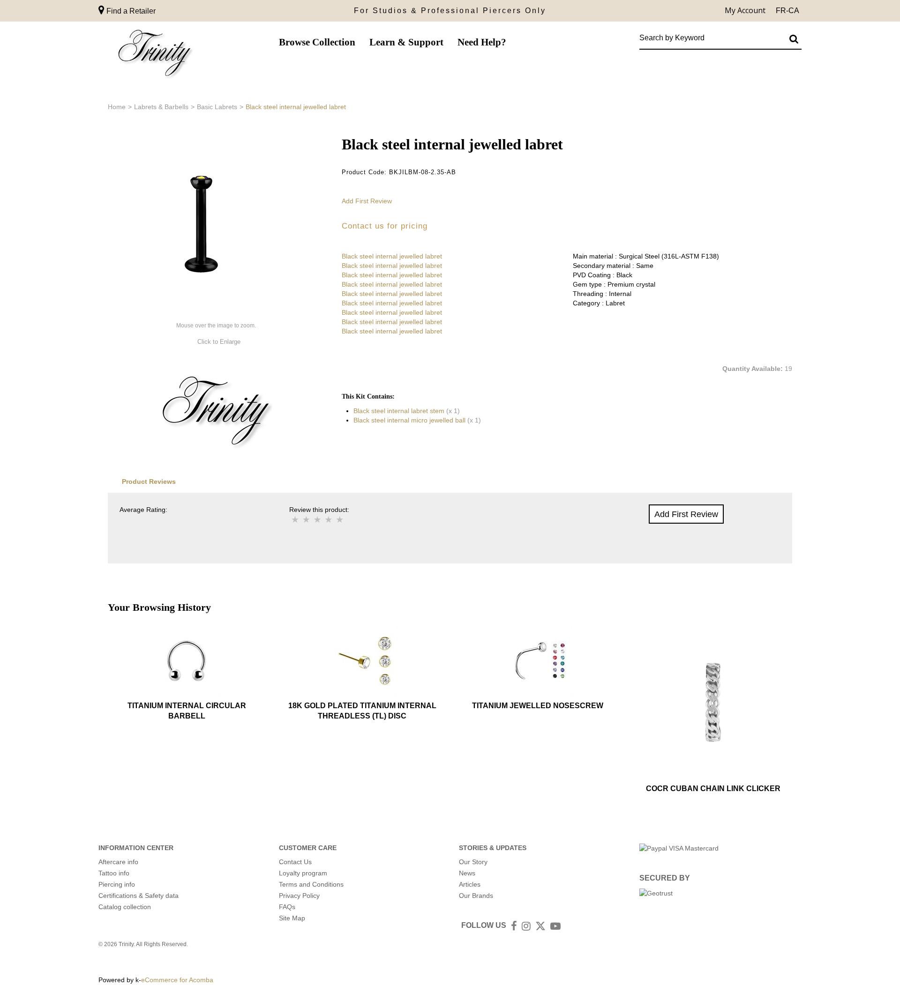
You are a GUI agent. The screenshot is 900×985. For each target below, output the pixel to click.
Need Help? (482, 42)
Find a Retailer (130, 11)
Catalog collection (124, 907)
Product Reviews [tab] (149, 481)
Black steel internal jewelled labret (392, 256)
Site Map (292, 918)
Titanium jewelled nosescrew (537, 706)
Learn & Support (406, 42)
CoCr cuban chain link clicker (713, 788)
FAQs (287, 907)
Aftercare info (118, 862)
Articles (469, 884)
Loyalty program (303, 873)
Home (117, 107)
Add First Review (367, 201)
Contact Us (295, 862)
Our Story (473, 862)
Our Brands (476, 895)
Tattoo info (113, 873)
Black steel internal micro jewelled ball (409, 420)
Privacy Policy (299, 895)
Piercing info (116, 884)
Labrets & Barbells (161, 107)
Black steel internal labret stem (398, 411)
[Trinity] (155, 55)
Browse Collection (317, 42)
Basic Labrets (217, 107)
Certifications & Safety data (138, 895)
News (467, 873)
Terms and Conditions (311, 884)
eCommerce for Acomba (177, 980)
